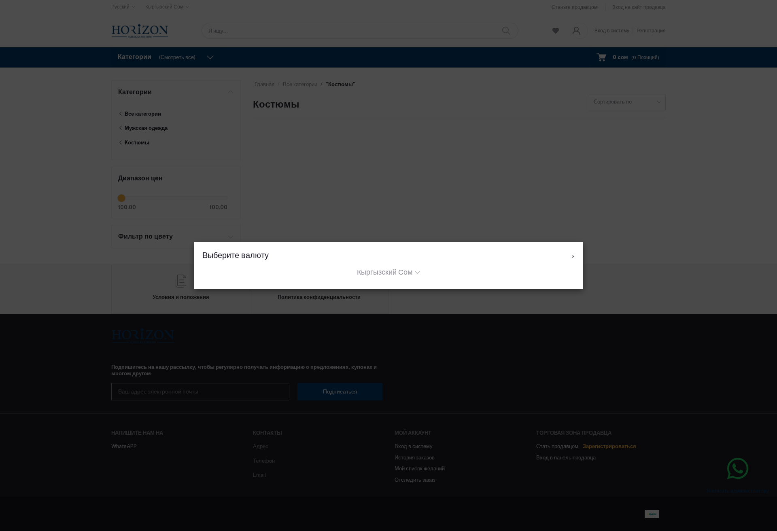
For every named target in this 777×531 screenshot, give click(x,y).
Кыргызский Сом (384, 272)
